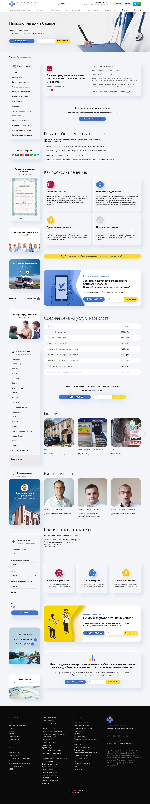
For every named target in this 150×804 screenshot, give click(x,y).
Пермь (14, 446)
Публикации (54, 10)
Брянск (15, 369)
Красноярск (16, 412)
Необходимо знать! (80, 758)
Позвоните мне (62, 41)
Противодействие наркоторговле (85, 739)
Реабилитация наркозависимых (19, 758)
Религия (77, 734)
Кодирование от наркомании (51, 753)
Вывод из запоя (47, 745)
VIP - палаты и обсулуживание (23, 640)
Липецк (15, 422)
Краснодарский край (20, 407)
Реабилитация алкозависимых (52, 731)
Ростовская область (20, 450)
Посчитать (24, 613)
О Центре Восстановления (18, 742)
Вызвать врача (21, 41)
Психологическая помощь (51, 780)
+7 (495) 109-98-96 (92, 119)
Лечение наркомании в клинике (20, 764)
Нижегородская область (22, 431)
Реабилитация (92, 10)
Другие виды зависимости (83, 728)
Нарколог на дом (47, 748)
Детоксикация (14, 753)
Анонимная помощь (72, 10)
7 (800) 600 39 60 (120, 3)
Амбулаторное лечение (21, 111)
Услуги (13, 571)
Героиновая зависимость (50, 726)
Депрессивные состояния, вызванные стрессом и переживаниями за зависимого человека (80, 160)
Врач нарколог (18, 101)
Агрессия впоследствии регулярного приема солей (65, 155)
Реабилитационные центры (19, 10)
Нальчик (15, 426)
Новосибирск (17, 436)
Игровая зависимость (21, 121)
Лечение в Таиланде (48, 729)
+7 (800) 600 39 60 (94, 299)
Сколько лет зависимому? (20, 560)
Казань (15, 393)
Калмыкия (16, 398)
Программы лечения (16, 766)
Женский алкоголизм (49, 742)
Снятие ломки (17, 77)
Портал (125, 10)
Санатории (45, 783)
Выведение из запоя (20, 97)
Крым (14, 417)
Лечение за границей (23, 644)
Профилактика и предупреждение (85, 753)
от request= (80, 790)
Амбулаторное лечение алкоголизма (54, 759)
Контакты (12, 734)
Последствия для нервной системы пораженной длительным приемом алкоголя (76, 151)
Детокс (15, 72)
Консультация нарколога (22, 130)
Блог (75, 766)
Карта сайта (78, 769)
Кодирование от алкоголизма (52, 750)
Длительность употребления (21, 582)
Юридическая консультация (83, 761)
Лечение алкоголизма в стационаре (54, 734)
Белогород (16, 364)
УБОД (11, 769)
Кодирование (17, 106)
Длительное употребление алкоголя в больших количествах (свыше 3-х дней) (75, 146)
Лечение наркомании (24, 57)
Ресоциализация (19, 116)
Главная (12, 57)
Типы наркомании (80, 750)
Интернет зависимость (49, 764)
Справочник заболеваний (82, 764)
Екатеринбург (17, 388)
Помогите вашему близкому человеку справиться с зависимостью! (93, 256)
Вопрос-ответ (78, 745)
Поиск (136, 10)
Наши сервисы (14, 736)
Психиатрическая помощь (50, 778)
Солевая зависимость (21, 87)
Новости (12, 731)
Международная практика (82, 742)
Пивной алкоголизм (48, 739)
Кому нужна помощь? (19, 549)
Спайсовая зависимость (50, 723)
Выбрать (15, 554)
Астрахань (16, 359)
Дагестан (15, 383)
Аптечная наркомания (81, 747)
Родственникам (110, 10)
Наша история (14, 739)
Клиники (40, 10)
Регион (13, 592)
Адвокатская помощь (20, 125)
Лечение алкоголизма (81, 725)
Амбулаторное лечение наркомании (54, 756)
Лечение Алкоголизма (21, 92)
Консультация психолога (22, 135)
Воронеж (15, 378)
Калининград (17, 402)
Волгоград (16, 374)
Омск (14, 441)
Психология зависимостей (83, 755)
